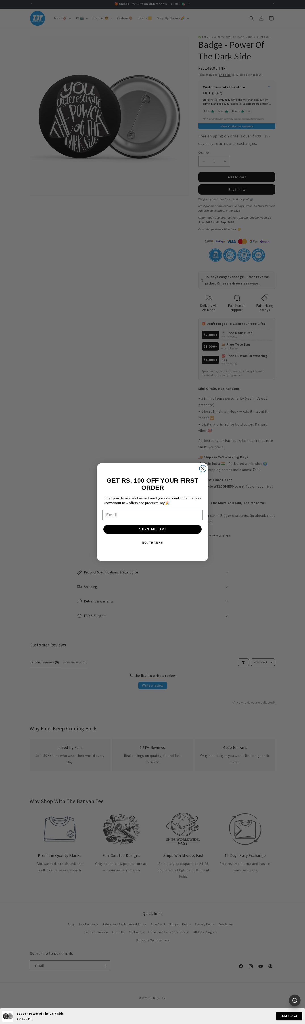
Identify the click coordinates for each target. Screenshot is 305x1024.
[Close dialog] (202, 468)
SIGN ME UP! (152, 529)
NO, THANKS (152, 542)
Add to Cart (289, 1016)
